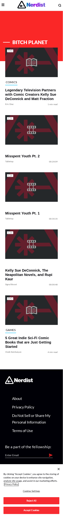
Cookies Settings (31, 491)
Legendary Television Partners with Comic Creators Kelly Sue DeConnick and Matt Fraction (30, 94)
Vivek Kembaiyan (13, 352)
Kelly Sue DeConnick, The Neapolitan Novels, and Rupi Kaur (28, 275)
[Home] (19, 383)
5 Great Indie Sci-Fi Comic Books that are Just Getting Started (28, 342)
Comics (11, 82)
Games (11, 329)
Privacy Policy (23, 407)
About (17, 398)
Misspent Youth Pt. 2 (22, 156)
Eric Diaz (9, 104)
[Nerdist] (31, 5)
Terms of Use (22, 430)
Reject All (31, 500)
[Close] (58, 469)
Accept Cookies (31, 510)
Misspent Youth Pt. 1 (22, 213)
